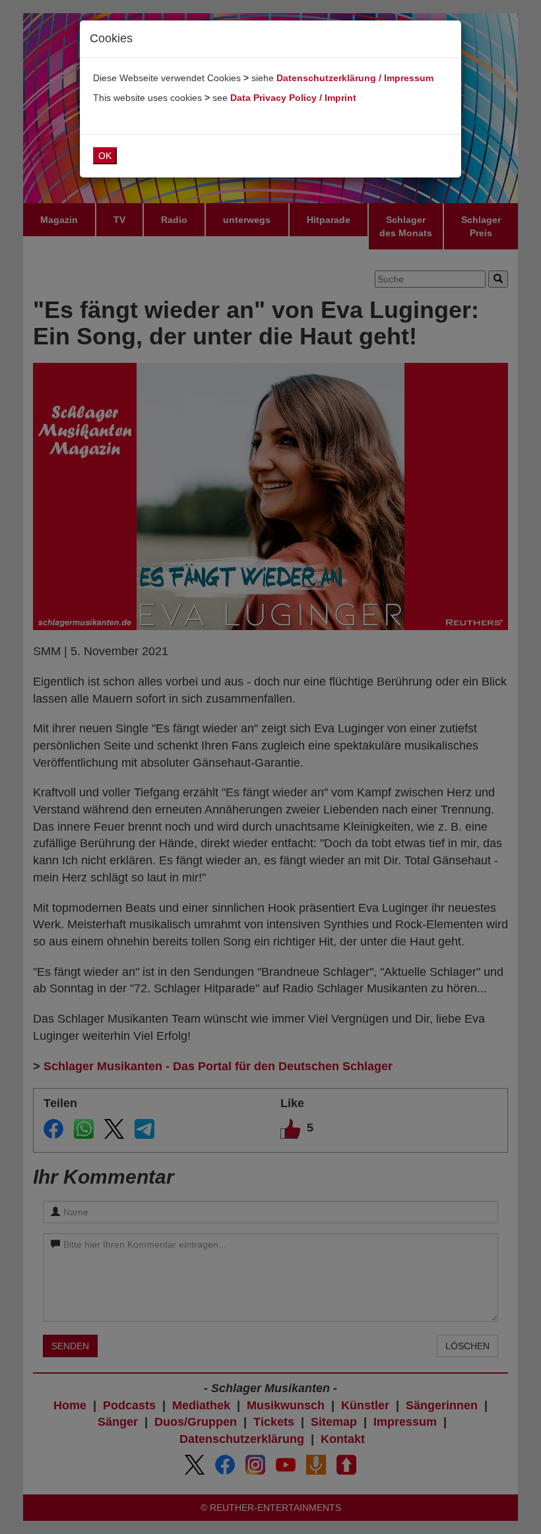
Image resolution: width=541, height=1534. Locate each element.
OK (104, 155)
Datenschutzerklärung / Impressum (354, 78)
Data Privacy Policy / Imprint (293, 97)
